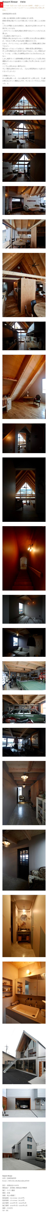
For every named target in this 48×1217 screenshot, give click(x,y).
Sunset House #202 (14, 1)
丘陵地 (32, 8)
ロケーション (25, 8)
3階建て (36, 6)
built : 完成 (9, 6)
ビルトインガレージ (13, 8)
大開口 (40, 8)
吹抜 (36, 8)
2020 (4, 6)
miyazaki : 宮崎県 (27, 6)
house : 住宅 (17, 6)
